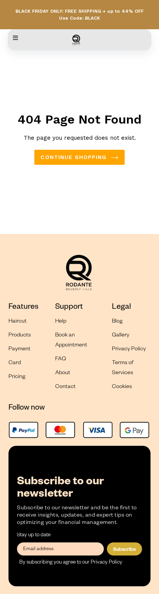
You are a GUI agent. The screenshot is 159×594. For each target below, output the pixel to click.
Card (14, 363)
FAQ (60, 359)
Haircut (17, 322)
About (62, 373)
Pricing (16, 377)
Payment (19, 349)
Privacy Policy (129, 349)
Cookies (122, 387)
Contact (65, 387)
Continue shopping (74, 157)
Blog (117, 322)
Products (19, 336)
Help (60, 322)
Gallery (120, 336)
